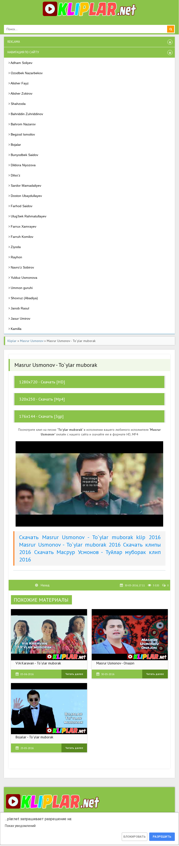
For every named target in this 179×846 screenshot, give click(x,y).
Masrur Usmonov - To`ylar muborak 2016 (70, 544)
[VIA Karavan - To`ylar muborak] (49, 634)
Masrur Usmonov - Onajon (115, 663)
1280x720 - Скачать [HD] (42, 382)
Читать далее (74, 674)
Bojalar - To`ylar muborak (34, 737)
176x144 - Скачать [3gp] (41, 416)
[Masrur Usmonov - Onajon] (130, 634)
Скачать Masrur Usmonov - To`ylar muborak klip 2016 (90, 537)
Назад (45, 585)
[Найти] (170, 29)
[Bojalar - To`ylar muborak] (49, 708)
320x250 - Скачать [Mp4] (42, 399)
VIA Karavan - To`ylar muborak (38, 663)
